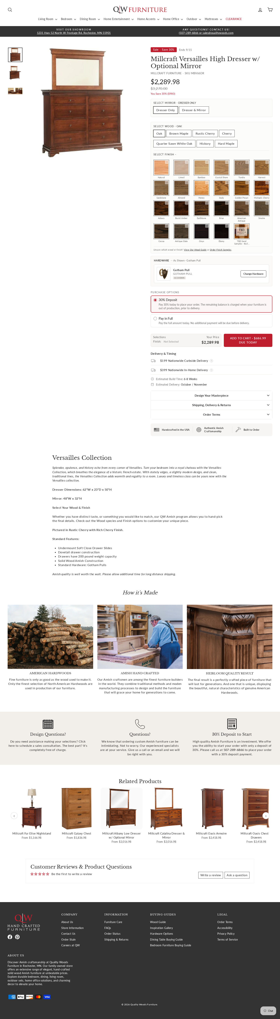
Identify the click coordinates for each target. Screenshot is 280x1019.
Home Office (171, 19)
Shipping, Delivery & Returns (211, 405)
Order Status (112, 933)
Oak (159, 133)
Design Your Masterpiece (212, 395)
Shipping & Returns (116, 939)
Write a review (210, 875)
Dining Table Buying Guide (166, 939)
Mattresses (212, 19)
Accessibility (224, 928)
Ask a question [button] (237, 875)
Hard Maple (226, 143)
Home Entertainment (117, 19)
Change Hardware (253, 273)
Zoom (166, 162)
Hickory (205, 143)
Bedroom (67, 19)
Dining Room (88, 19)
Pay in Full (166, 318)
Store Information (72, 928)
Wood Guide (158, 922)
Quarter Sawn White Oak (174, 143)
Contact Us (68, 933)
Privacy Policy (225, 933)
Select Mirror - (175, 102)
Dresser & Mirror (194, 110)
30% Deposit (168, 300)
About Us (67, 922)
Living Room (46, 19)
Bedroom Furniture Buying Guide (170, 945)
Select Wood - (168, 126)
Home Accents (146, 19)
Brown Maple (178, 133)
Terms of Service (227, 939)
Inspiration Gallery (161, 928)
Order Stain (68, 939)
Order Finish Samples (220, 249)
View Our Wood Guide (195, 249)
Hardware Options (161, 933)
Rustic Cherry (205, 133)
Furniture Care (113, 922)
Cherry (227, 133)
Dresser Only (165, 110)
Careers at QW (70, 945)
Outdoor (192, 19)
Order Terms (211, 414)
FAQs (107, 928)
